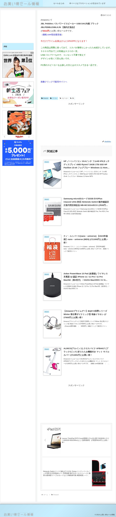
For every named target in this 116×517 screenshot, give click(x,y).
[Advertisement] (76, 121)
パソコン (54, 98)
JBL (73, 98)
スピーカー (65, 98)
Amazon (45, 98)
